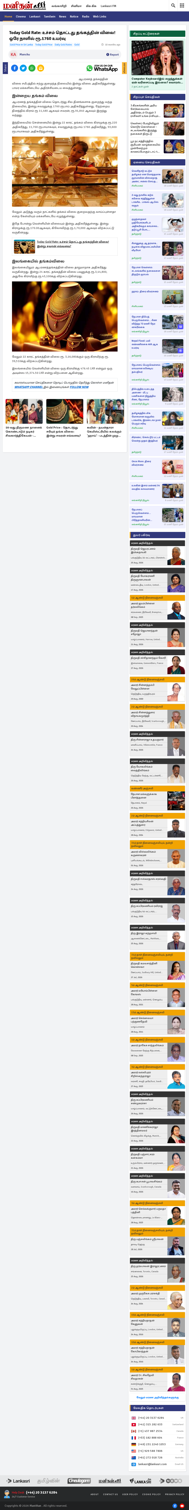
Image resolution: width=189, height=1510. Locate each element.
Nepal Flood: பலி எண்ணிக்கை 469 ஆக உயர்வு (145, 344)
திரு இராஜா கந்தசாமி (144, 933)
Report (114, 55)
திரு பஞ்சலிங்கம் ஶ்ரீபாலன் (147, 1239)
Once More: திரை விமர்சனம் (141, 463)
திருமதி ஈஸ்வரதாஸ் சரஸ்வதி (148, 879)
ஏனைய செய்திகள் (146, 162)
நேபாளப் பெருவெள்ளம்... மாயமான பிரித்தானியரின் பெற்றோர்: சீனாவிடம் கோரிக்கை (144, 515)
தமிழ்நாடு (136, 234)
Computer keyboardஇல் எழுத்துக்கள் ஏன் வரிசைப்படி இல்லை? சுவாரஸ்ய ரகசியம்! (157, 80)
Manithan (35, 1506)
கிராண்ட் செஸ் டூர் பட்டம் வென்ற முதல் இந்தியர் (146, 439)
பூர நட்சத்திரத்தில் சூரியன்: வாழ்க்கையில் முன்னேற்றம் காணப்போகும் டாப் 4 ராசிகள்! (145, 147)
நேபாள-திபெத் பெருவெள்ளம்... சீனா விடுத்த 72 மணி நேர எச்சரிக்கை (144, 322)
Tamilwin (49, 16)
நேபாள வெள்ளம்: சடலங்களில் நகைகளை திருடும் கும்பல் (146, 271)
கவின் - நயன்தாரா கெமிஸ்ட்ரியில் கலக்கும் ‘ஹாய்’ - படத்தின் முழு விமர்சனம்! (104, 432)
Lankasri (34, 16)
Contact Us (110, 1494)
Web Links (99, 16)
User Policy (130, 1494)
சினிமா (76, 6)
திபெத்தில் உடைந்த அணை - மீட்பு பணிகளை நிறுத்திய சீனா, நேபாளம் (144, 394)
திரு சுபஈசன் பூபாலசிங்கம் (146, 1181)
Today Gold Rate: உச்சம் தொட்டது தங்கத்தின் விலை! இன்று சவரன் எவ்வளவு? (73, 244)
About (95, 1494)
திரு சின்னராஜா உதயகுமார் (147, 739)
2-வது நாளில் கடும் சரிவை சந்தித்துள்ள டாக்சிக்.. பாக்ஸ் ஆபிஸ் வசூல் (145, 200)
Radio (85, 16)
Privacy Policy (174, 1494)
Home (8, 16)
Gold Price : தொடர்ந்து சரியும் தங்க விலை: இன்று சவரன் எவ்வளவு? (63, 432)
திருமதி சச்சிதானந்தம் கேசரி (148, 657)
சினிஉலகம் (137, 185)
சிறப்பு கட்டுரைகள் (146, 34)
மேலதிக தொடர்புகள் (148, 1408)
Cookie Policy (151, 1494)
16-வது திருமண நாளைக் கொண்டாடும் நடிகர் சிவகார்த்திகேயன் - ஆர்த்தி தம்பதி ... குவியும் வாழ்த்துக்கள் (24, 432)
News (62, 16)
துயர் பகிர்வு (141, 535)
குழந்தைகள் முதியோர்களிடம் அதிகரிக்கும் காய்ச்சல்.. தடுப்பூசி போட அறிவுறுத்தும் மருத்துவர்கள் (145, 225)
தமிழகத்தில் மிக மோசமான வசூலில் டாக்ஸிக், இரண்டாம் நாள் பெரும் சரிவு (146, 418)
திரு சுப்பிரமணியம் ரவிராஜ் (147, 906)
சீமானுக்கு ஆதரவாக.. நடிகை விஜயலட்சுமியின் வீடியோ (146, 247)
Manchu (25, 54)
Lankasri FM (108, 6)
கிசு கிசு (91, 6)
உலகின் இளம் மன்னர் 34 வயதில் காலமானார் (146, 487)
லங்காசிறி (59, 6)
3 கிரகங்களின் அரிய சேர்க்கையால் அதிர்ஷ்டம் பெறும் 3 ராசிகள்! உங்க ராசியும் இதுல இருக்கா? (144, 111)
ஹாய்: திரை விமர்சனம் (145, 291)
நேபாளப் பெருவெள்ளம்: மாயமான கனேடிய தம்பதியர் (146, 368)
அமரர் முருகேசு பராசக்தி (145, 1293)
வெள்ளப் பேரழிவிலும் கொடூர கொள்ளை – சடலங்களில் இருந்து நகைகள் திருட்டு (144, 128)
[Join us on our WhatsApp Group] (101, 68)
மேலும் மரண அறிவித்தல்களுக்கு (157, 1397)
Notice (74, 16)
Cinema (21, 16)
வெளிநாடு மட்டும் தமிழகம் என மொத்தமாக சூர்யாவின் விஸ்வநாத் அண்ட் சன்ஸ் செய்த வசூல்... (146, 176)
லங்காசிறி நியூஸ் (140, 331)
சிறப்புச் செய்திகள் (146, 97)
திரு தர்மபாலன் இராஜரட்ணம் (148, 1266)
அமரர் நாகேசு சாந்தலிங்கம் (147, 1045)
